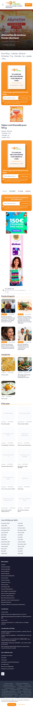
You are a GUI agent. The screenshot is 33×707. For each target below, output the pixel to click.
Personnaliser (22, 704)
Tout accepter (11, 704)
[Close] (29, 334)
